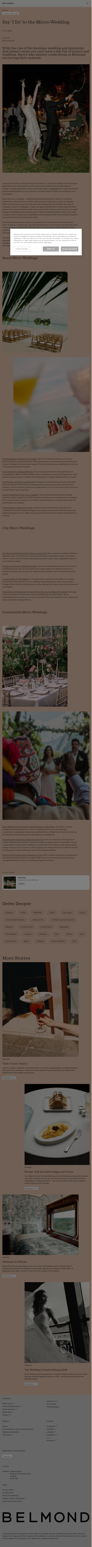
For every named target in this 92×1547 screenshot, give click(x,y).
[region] (46, 242)
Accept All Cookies (69, 249)
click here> (48, 242)
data (24, 236)
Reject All (51, 249)
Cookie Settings (22, 249)
